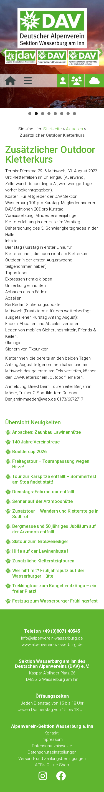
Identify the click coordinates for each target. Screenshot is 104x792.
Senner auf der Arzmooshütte (42, 501)
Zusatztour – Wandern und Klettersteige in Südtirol (55, 513)
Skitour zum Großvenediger (40, 541)
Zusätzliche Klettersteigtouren (43, 561)
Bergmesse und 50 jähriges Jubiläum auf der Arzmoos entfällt (54, 529)
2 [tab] (36, 113)
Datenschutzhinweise (52, 745)
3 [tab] (42, 113)
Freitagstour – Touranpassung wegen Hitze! (50, 464)
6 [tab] (61, 113)
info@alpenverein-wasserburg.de (52, 638)
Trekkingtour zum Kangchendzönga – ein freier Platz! (54, 588)
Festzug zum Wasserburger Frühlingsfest (55, 601)
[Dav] (52, 58)
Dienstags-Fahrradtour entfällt (43, 491)
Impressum (52, 739)
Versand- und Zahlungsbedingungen (52, 758)
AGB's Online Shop (52, 764)
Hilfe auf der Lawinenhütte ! (40, 551)
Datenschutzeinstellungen (52, 752)
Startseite (52, 128)
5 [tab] (55, 113)
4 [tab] (48, 113)
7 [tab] (68, 113)
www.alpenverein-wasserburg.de (52, 644)
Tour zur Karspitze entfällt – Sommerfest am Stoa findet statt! (54, 479)
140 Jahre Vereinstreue (36, 442)
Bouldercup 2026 (29, 451)
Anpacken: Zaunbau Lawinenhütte (46, 432)
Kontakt (52, 733)
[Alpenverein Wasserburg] (52, 47)
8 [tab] (74, 113)
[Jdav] (20, 58)
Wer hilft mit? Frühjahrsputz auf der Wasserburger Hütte (48, 573)
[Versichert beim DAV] (83, 58)
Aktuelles (74, 128)
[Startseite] (10, 82)
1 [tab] (29, 113)
